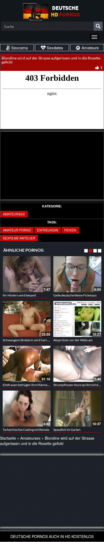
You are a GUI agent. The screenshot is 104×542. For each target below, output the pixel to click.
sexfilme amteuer (19, 238)
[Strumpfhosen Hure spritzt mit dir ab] (77, 364)
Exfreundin (47, 230)
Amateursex (14, 214)
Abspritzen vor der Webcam (73, 340)
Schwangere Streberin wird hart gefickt (30, 340)
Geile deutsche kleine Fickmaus (75, 295)
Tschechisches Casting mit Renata (26, 430)
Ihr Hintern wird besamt (19, 295)
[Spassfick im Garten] (77, 409)
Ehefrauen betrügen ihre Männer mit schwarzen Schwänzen (44, 385)
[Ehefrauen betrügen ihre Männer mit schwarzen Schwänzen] (27, 364)
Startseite (8, 438)
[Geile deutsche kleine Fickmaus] (77, 274)
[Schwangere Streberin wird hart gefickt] (27, 319)
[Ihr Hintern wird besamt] (27, 274)
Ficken (70, 230)
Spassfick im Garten (67, 430)
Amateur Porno (17, 230)
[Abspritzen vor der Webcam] (77, 319)
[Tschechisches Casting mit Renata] (27, 409)
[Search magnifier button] (98, 26)
